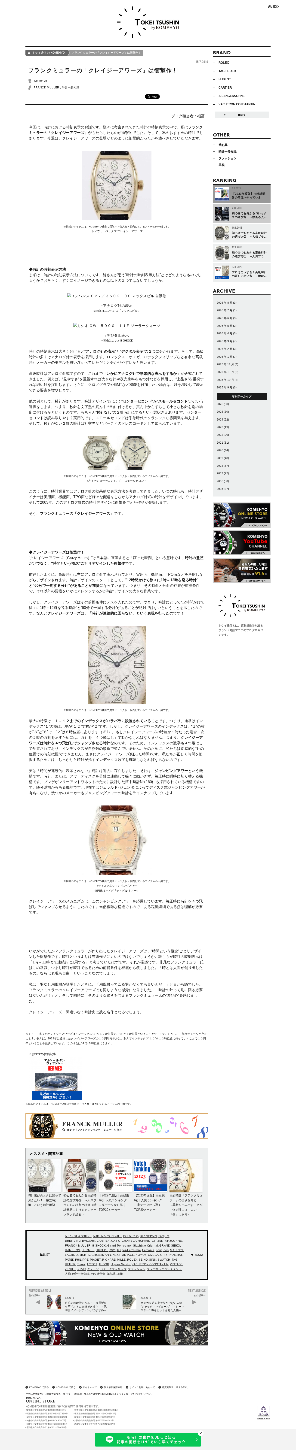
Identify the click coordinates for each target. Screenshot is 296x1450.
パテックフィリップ (113, 1269)
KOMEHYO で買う (66, 1387)
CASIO (115, 1240)
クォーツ (93, 1269)
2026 (220, 404)
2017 (220, 473)
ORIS (163, 1254)
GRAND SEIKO (169, 1245)
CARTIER (103, 1240)
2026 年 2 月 (224, 349)
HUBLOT (102, 1250)
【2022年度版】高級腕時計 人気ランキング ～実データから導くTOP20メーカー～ (114, 1202)
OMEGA (153, 1254)
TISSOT (92, 1264)
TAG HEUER (227, 71)
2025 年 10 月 (225, 379)
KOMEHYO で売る (39, 1387)
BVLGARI (88, 1240)
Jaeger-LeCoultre (129, 1250)
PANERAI (175, 1254)
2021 (220, 442)
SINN (152, 1259)
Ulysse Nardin (120, 1264)
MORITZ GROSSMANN (95, 1254)
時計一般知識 (71, 87)
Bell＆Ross (131, 1236)
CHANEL (128, 1240)
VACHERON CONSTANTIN (150, 1264)
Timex (81, 1264)
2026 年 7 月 (224, 310)
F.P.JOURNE (173, 1240)
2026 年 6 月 (224, 318)
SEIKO (143, 1259)
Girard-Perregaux (119, 1245)
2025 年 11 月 (225, 372)
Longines (162, 1250)
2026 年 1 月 (224, 356)
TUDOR (104, 1264)
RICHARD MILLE (114, 1259)
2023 (220, 427)
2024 (220, 419)
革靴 (120, 1273)
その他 (81, 1269)
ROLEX (132, 1259)
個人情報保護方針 (113, 1387)
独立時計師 (98, 1273)
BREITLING (73, 1240)
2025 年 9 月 (224, 387)
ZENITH (70, 1269)
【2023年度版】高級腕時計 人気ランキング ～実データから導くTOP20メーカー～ (149, 1202)
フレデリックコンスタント (164, 1269)
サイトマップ (90, 1387)
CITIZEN (157, 1240)
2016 (220, 481)
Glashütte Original (145, 1245)
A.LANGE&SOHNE (232, 96)
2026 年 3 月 (224, 341)
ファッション (136, 1269)
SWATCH (164, 1259)
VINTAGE (176, 1264)
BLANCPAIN (148, 1236)
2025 (220, 411)
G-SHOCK (99, 1245)
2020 (220, 450)
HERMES (88, 1250)
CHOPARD (143, 1240)
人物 (68, 1273)
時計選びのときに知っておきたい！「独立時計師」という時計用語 (44, 1200)
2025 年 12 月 (225, 364)
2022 (220, 434)
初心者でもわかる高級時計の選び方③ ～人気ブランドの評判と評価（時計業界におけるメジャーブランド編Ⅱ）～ (79, 1205)
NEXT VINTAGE (123, 1254)
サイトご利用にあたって (142, 1387)
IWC (112, 1250)
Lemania (148, 1250)
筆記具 (111, 1273)
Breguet (163, 1236)
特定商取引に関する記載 (175, 1387)
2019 (220, 458)
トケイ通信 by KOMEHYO (48, 52)
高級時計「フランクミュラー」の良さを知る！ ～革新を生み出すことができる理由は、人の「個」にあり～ (186, 1205)
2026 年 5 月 (224, 325)
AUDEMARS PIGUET (107, 1236)
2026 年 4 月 (224, 333)
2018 (220, 465)
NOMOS (141, 1254)
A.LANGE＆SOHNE (78, 1236)
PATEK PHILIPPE (77, 1259)
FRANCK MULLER (47, 87)
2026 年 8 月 (224, 302)
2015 (220, 488)
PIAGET (95, 1259)
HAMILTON (72, 1250)
